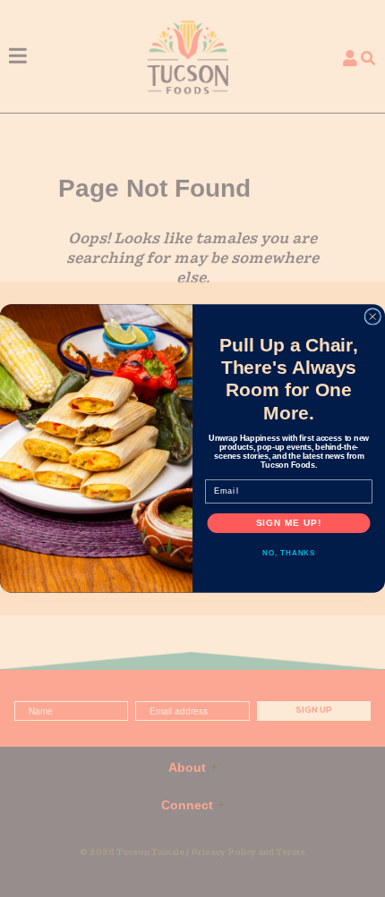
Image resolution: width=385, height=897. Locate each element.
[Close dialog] (373, 317)
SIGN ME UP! (289, 523)
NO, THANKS (288, 553)
